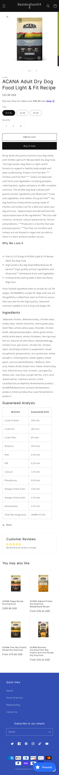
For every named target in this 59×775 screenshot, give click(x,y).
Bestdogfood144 (25, 769)
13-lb (22, 112)
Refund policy (13, 704)
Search (9, 690)
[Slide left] (22, 70)
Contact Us (11, 711)
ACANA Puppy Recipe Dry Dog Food (12, 602)
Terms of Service (14, 697)
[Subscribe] (49, 731)
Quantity (6, 120)
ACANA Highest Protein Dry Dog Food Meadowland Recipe (41, 604)
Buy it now (30, 145)
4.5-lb (9, 112)
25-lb (36, 112)
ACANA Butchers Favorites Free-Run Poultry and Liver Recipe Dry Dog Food (42, 651)
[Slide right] (36, 70)
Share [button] (9, 524)
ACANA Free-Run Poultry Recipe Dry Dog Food (14, 648)
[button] (3, 6)
